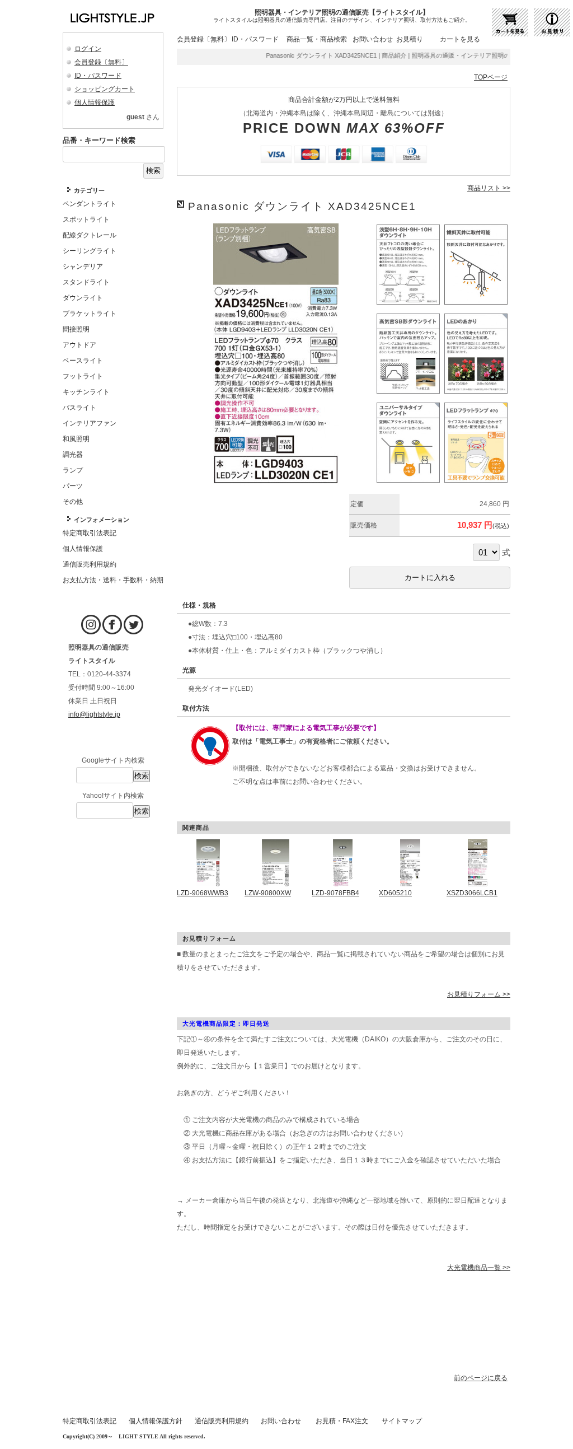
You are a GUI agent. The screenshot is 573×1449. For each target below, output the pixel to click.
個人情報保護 (94, 102)
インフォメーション (101, 519)
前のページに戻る (481, 1378)
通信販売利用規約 (221, 1421)
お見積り (409, 39)
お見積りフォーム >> (478, 994)
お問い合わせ (373, 39)
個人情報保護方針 (155, 1421)
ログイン (87, 49)
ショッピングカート (104, 89)
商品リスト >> (488, 188)
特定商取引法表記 (89, 1421)
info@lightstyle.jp (94, 714)
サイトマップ (402, 1421)
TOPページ (491, 77)
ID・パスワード (97, 76)
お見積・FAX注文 (342, 1421)
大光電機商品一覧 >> (478, 1268)
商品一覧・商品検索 (316, 39)
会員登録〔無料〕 (101, 62)
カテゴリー (89, 190)
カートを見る (460, 39)
